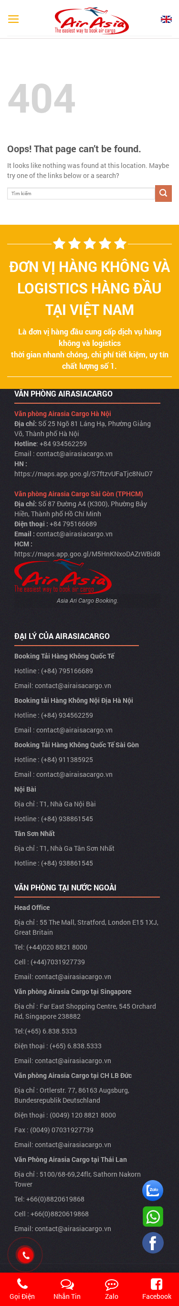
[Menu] (13, 19)
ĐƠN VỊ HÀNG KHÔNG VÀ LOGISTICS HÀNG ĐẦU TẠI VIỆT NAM (89, 288)
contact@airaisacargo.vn (73, 685)
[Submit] (163, 193)
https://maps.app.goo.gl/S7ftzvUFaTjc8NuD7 (83, 473)
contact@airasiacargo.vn (74, 453)
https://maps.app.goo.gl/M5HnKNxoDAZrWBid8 (87, 553)
